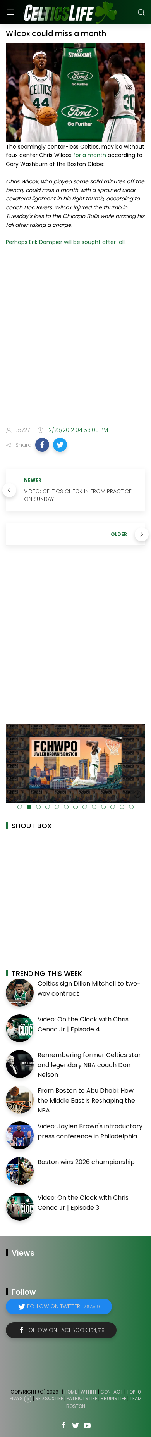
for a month (89, 155)
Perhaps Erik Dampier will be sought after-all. (66, 242)
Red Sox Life (49, 1399)
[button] (42, 445)
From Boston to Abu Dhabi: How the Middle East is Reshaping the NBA (86, 1100)
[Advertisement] (75, 337)
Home (70, 1392)
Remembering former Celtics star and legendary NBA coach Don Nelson (89, 1064)
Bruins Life (113, 1399)
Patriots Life (82, 1399)
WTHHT (89, 1392)
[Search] (141, 12)
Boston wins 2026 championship (86, 1161)
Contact (111, 1392)
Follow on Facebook (65, 1330)
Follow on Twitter (63, 1306)
